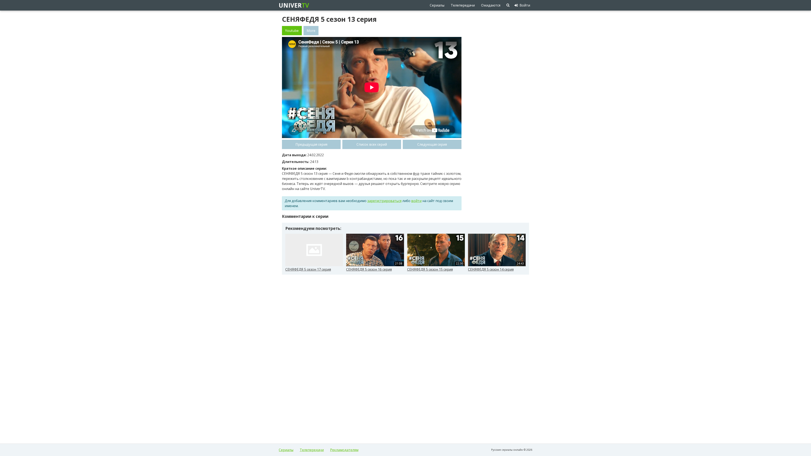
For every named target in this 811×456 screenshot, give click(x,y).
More (311, 30)
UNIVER (293, 5)
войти (416, 200)
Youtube (292, 30)
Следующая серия (432, 144)
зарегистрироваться (384, 200)
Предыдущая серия (311, 144)
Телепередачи (312, 450)
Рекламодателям (344, 450)
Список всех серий (372, 144)
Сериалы (286, 450)
